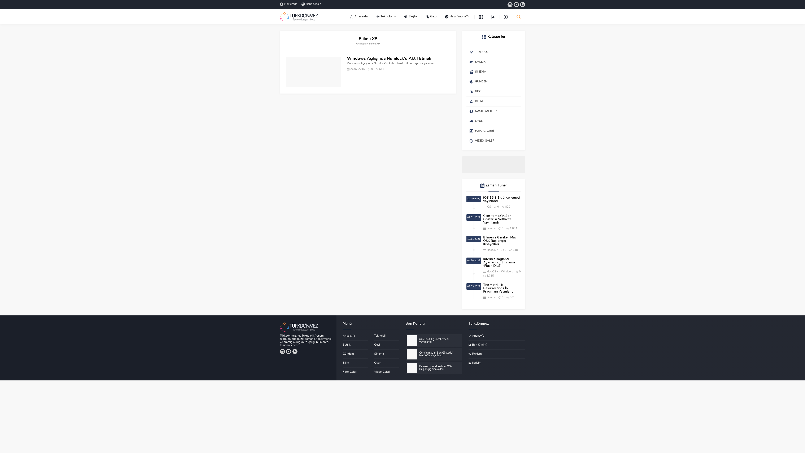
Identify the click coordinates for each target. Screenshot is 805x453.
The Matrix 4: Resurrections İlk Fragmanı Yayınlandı (498, 288)
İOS (489, 207)
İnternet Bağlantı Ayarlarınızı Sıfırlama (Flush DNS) (499, 263)
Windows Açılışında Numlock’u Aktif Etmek (389, 59)
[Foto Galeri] (493, 16)
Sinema (491, 228)
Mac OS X (493, 250)
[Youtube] (516, 4)
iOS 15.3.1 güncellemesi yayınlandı (501, 199)
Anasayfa (361, 44)
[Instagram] (510, 4)
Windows (507, 271)
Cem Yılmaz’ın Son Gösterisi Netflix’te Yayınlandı (497, 219)
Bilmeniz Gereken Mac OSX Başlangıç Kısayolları (500, 241)
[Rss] (522, 4)
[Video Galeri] (506, 16)
